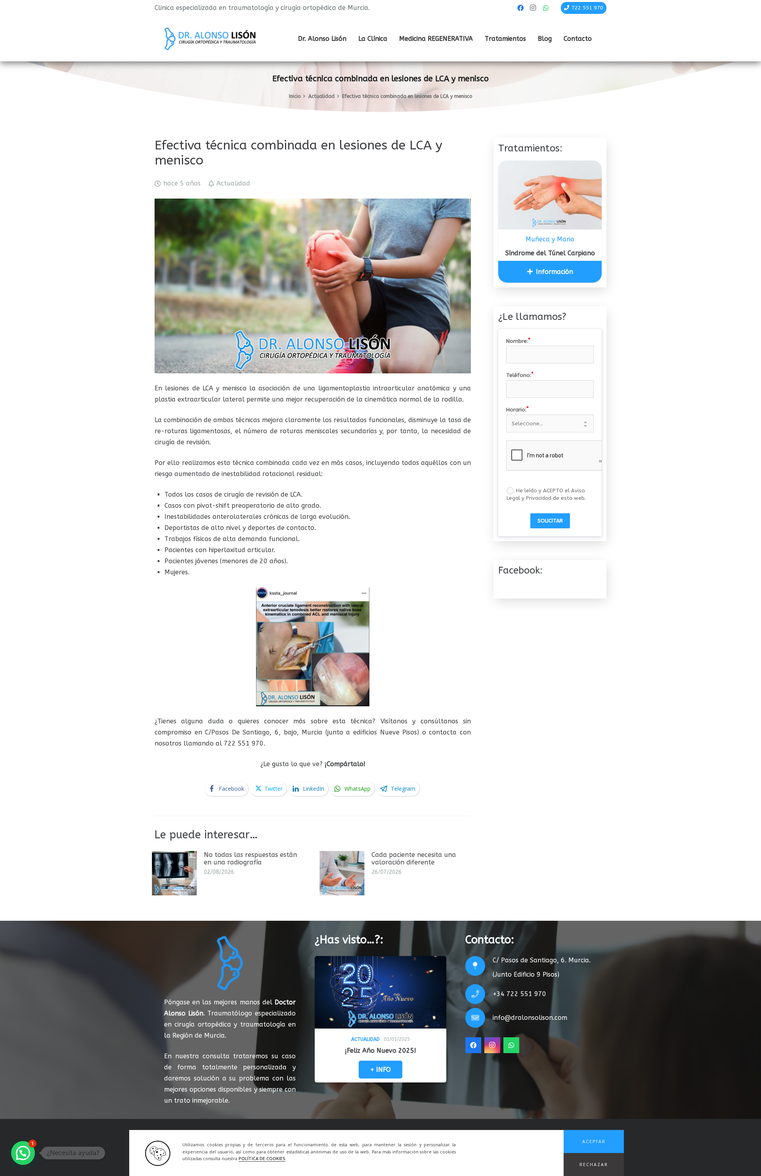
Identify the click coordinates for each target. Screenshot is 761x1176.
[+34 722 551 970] (479, 994)
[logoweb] (210, 39)
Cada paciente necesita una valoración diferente (279, 858)
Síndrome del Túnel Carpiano (550, 253)
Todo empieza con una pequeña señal (439, 858)
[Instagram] (533, 8)
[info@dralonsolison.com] (479, 1018)
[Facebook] (520, 8)
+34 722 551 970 (519, 994)
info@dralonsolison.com (530, 1017)
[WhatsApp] (545, 8)
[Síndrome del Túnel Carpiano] (550, 195)
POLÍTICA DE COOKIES (262, 1158)
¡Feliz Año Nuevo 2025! (380, 1050)
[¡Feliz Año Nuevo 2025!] (380, 992)
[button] (594, 1141)
